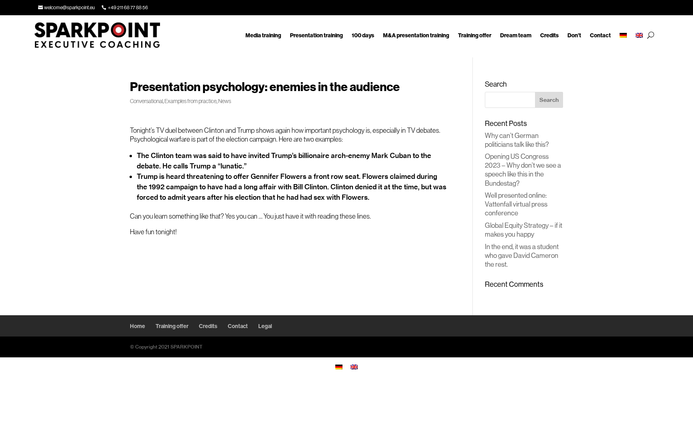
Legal (265, 326)
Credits (549, 35)
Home (137, 326)
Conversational (146, 101)
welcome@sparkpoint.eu (69, 7)
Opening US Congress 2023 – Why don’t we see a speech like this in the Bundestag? (523, 169)
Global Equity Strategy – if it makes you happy (523, 229)
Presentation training (316, 35)
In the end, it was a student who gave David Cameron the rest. (522, 255)
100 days (363, 35)
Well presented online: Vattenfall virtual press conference (516, 204)
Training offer (474, 35)
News (224, 101)
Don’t (574, 35)
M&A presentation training (416, 35)
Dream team (515, 35)
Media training (263, 35)
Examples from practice (190, 101)
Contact (600, 35)
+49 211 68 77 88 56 (128, 7)
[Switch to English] (354, 366)
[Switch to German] (623, 35)
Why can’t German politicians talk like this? (517, 139)
